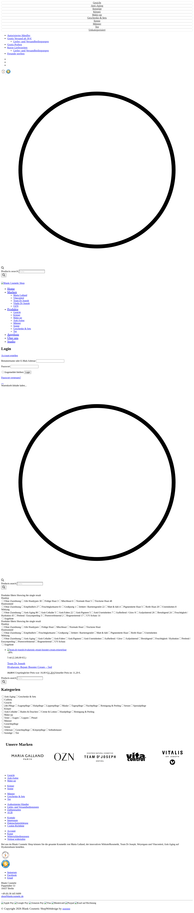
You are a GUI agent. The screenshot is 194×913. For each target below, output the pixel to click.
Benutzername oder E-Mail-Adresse (18, 361)
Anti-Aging (97, 5)
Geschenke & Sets (97, 17)
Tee (97, 26)
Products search (10, 271)
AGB (10, 812)
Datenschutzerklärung (17, 823)
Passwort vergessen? (11, 377)
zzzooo (66, 908)
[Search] (3, 275)
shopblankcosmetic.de (12, 896)
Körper (97, 11)
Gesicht (97, 2)
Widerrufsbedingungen (18, 836)
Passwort (5, 366)
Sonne (97, 20)
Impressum (12, 820)
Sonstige (97, 8)
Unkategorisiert (97, 29)
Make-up (97, 14)
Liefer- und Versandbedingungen (23, 807)
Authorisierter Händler (18, 804)
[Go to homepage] (13, 283)
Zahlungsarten (14, 809)
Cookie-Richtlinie (15, 826)
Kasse (10, 833)
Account (11, 831)
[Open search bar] (2, 268)
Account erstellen (9, 355)
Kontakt (11, 817)
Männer (97, 23)
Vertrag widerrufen (16, 839)
